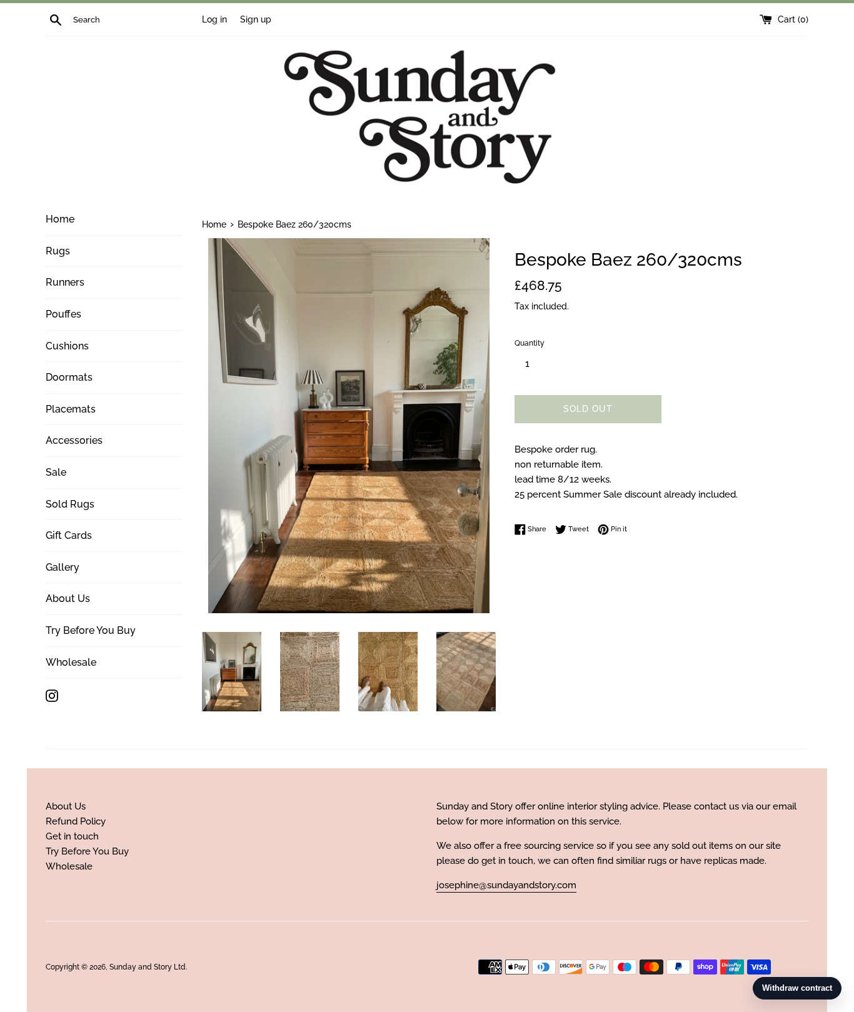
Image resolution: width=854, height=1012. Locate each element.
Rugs (58, 251)
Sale (56, 472)
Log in (214, 19)
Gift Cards (69, 535)
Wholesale (71, 662)
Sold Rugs (70, 504)
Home (60, 219)
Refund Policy (76, 821)
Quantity (530, 343)
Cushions (67, 346)
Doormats (69, 377)
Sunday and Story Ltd (147, 967)
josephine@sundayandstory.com (506, 885)
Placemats (71, 409)
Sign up (255, 19)
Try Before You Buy (91, 630)
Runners (65, 282)
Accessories (74, 440)
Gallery (62, 567)
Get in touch (72, 836)
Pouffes (63, 314)
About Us (68, 598)
